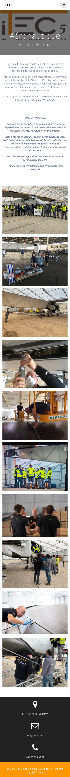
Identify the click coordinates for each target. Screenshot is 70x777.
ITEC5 (8, 5)
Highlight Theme (35, 772)
